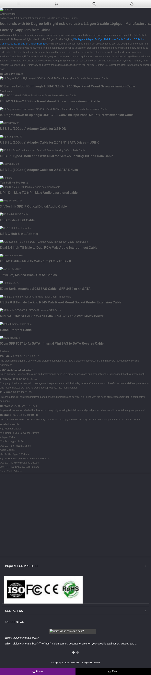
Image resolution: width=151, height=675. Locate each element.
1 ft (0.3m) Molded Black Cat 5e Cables (28, 275)
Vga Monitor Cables (10, 428)
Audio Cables (7, 450)
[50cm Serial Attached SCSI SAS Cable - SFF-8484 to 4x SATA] (9, 283)
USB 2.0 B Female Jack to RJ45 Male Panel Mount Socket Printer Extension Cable (60, 302)
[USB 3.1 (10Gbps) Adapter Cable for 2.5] (11, 136)
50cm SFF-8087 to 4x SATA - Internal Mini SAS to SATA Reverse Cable (52, 343)
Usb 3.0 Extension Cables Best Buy (28, 43)
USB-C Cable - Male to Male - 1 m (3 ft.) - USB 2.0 (35, 261)
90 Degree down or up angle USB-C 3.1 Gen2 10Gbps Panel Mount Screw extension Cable (67, 115)
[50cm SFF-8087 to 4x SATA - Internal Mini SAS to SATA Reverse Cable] (10, 338)
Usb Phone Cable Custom (118, 39)
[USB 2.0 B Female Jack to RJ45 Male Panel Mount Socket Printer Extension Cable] (35, 296)
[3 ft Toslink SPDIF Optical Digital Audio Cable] (11, 200)
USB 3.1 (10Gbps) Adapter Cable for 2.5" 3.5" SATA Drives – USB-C (50, 142)
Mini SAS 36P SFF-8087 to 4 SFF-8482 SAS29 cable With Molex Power (51, 316)
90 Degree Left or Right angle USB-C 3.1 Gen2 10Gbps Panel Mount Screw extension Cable (67, 86)
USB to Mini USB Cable (17, 220)
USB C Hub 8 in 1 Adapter (19, 234)
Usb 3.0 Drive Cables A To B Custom (19, 467)
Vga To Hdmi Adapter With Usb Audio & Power (24, 458)
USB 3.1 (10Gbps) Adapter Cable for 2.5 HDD (33, 128)
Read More (6, 91)
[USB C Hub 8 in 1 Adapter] (15, 228)
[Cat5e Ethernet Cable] (16, 324)
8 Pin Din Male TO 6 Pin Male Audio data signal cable (39, 192)
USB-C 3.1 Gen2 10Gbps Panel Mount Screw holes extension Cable (50, 101)
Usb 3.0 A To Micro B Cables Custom (19, 462)
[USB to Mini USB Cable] (14, 214)
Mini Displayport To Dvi (12, 441)
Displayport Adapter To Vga (87, 39)
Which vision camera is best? (22, 637)
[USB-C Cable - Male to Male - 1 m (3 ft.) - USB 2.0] (11, 255)
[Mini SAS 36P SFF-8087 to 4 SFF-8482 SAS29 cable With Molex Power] (30, 310)
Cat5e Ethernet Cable (16, 330)
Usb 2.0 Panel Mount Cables (15, 445)
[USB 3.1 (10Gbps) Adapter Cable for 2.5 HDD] (9, 122)
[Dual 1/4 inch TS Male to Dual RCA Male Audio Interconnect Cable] (44, 241)
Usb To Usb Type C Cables (14, 454)
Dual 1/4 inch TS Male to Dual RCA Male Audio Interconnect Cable (48, 247)
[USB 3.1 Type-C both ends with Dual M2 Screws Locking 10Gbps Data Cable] (42, 150)
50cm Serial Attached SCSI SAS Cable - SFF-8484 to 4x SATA (45, 288)
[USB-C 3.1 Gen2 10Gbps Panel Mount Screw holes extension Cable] (38, 95)
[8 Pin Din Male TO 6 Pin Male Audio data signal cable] (30, 187)
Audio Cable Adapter (11, 471)
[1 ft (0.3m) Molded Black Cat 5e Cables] (10, 269)
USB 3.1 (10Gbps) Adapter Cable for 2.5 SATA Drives (39, 170)
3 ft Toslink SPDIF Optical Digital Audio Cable (33, 206)
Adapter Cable (8, 437)
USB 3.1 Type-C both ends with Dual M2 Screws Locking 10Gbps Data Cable (56, 156)
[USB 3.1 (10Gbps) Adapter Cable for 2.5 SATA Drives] (9, 164)
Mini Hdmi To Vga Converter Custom (19, 433)
